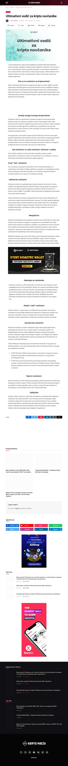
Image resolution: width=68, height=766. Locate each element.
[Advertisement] (34, 105)
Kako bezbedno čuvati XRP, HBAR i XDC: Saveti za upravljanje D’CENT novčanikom (18, 471)
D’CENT (12, 7)
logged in (18, 508)
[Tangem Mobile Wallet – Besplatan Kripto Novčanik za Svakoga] (48, 460)
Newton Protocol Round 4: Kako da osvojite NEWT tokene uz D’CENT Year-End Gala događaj (19, 494)
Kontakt (34, 757)
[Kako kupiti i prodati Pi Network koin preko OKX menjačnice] (10, 588)
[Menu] (7, 3)
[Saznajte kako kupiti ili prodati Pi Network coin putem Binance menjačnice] (10, 596)
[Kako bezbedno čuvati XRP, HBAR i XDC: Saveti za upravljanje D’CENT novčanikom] (19, 460)
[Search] (61, 3)
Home (7, 7)
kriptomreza (14, 20)
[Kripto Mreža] (34, 2)
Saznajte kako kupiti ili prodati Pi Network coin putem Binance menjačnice (38, 594)
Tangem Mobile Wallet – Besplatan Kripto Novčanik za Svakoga (47, 471)
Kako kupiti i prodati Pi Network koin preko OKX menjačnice (33, 585)
